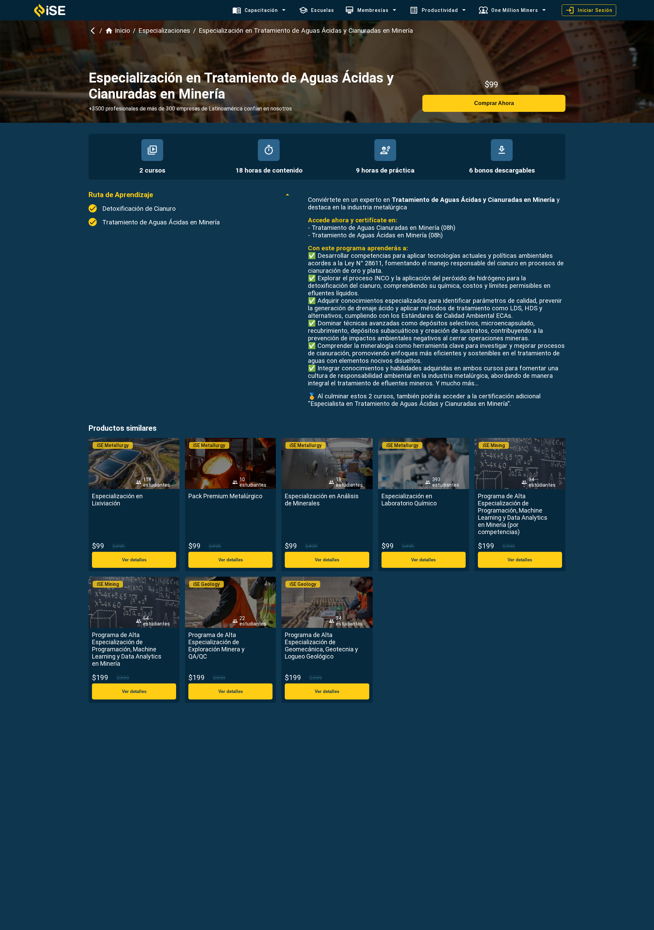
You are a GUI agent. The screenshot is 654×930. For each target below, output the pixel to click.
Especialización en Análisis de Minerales (322, 499)
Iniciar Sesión (595, 10)
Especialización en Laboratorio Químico (409, 499)
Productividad (440, 10)
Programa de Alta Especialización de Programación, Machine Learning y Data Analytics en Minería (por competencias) (512, 513)
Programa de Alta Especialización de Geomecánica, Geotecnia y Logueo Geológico (321, 645)
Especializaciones (164, 30)
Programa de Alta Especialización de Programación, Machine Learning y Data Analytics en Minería (126, 649)
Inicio (122, 30)
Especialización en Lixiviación (117, 499)
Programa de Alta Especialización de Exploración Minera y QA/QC (216, 645)
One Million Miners (514, 10)
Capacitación (261, 10)
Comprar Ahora (494, 103)
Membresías (373, 10)
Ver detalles (134, 559)
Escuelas (322, 10)
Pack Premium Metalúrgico (225, 496)
